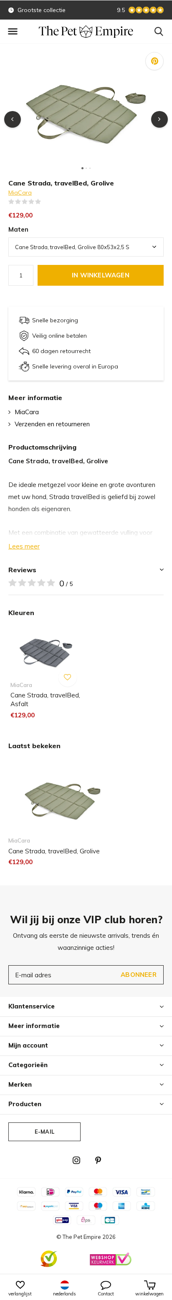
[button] (12, 32)
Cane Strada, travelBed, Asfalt (45, 699)
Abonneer (139, 975)
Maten (18, 229)
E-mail (44, 1131)
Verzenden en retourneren (52, 424)
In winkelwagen (100, 275)
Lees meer (24, 546)
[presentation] (12, 119)
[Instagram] (76, 1160)
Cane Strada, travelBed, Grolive (54, 851)
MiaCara (20, 192)
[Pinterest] (98, 1160)
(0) (46, 201)
